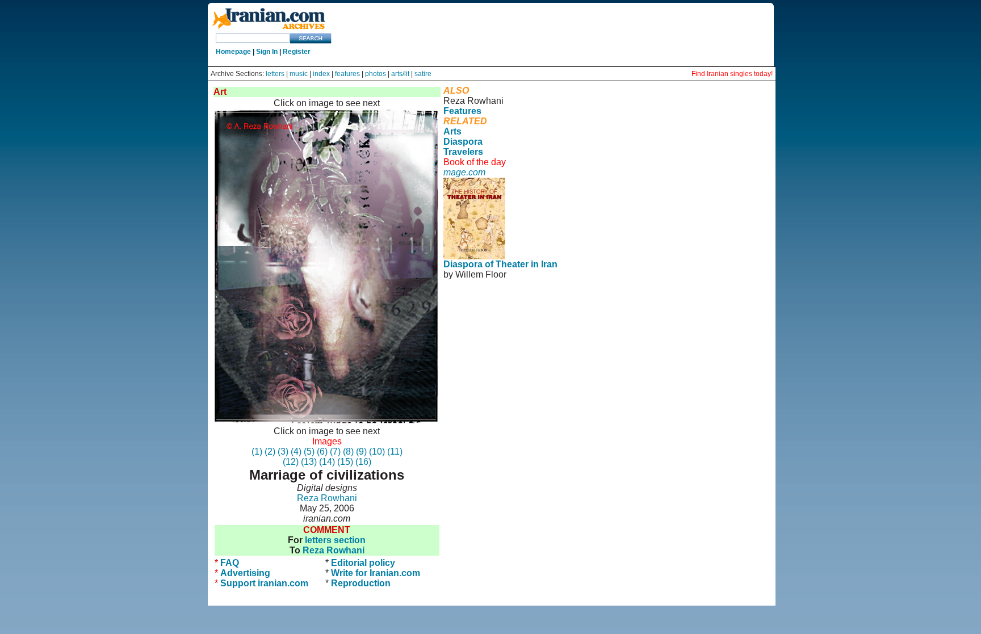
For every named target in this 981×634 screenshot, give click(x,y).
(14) (327, 462)
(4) (296, 451)
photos (375, 74)
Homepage (233, 52)
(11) (395, 451)
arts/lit (400, 74)
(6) (322, 451)
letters (275, 74)
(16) (363, 462)
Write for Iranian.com (375, 573)
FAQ (229, 563)
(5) (309, 451)
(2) (270, 451)
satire (422, 74)
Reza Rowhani (327, 498)
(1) (256, 451)
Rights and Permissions (491, 305)
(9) (361, 451)
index (321, 74)
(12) (291, 462)
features (347, 74)
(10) (377, 451)
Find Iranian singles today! (732, 74)
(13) (309, 462)
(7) (335, 451)
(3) (283, 451)
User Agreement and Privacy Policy (681, 295)
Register (297, 52)
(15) (345, 462)
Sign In (267, 52)
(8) (348, 451)
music (299, 74)
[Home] (268, 30)
